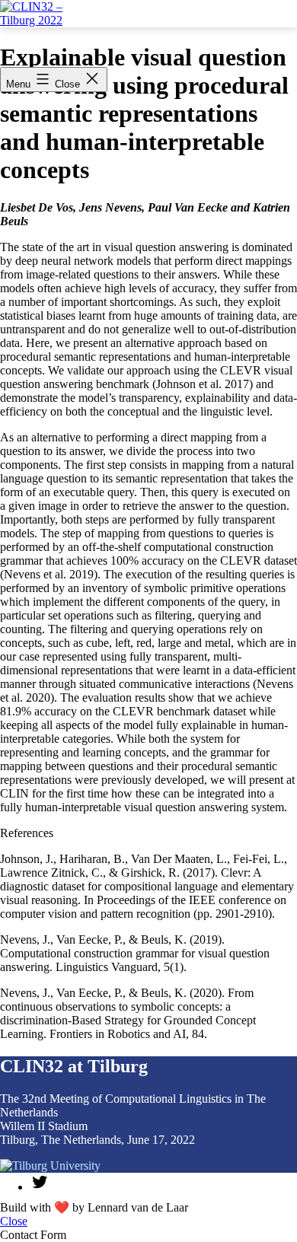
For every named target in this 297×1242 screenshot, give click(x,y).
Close (13, 1221)
